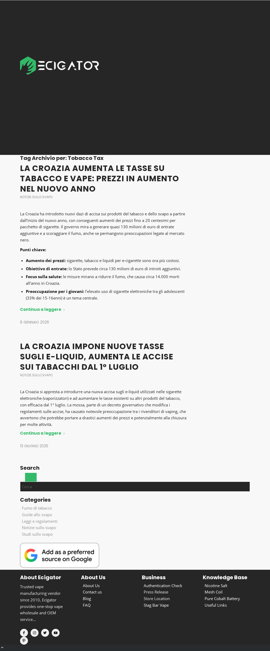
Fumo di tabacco (37, 508)
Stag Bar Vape (156, 605)
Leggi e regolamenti (39, 521)
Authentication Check (163, 585)
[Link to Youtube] (56, 633)
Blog (87, 598)
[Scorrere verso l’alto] (2, 648)
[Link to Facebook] (24, 633)
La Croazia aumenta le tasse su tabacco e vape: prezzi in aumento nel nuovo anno (99, 178)
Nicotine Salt (216, 585)
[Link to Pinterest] (24, 641)
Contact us (92, 592)
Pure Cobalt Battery (222, 598)
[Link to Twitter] (45, 633)
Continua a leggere (40, 309)
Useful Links (216, 605)
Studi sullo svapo (37, 534)
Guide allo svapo (37, 514)
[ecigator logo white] (59, 77)
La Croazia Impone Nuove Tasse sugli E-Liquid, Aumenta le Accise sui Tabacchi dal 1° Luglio (96, 357)
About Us (91, 585)
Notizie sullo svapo (36, 197)
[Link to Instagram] (34, 633)
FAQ (87, 605)
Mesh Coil (214, 592)
